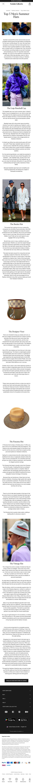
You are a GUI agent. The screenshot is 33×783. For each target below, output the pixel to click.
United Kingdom (9, 774)
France (3, 774)
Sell (4, 698)
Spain (27, 774)
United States (17, 774)
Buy (4, 694)
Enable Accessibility (16, 1)
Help (4, 702)
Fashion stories (15, 10)
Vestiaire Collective (10, 706)
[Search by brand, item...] (3, 3)
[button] (30, 4)
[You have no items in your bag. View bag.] (30, 4)
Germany (23, 774)
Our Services (7, 690)
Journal (8, 10)
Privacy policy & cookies (16, 731)
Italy (30, 774)
